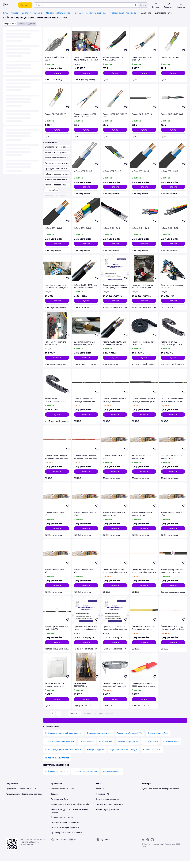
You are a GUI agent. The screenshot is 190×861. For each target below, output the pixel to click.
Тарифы (54, 794)
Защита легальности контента (109, 804)
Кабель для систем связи (56, 771)
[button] (115, 73)
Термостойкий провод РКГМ (129, 733)
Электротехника (150, 741)
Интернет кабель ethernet (57, 758)
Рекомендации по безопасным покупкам (24, 794)
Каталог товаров (10, 13)
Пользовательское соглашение (65, 822)
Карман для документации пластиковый (63, 749)
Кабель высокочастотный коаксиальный (63, 733)
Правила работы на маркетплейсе (66, 832)
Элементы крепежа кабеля (85, 771)
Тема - (61, 839)
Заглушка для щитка (152, 749)
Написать (57, 73)
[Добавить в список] (68, 50)
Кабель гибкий (105, 741)
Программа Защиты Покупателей (21, 788)
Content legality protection (107, 809)
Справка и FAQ (102, 794)
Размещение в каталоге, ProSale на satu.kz (70, 804)
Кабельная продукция (128, 741)
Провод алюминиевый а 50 (99, 733)
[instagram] (152, 839)
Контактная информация (107, 799)
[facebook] (147, 839)
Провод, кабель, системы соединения (90, 13)
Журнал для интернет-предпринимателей (160, 788)
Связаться (173, 585)
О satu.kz (100, 788)
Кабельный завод (171, 741)
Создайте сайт (57, 788)
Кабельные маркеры (112, 771)
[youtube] (143, 839)
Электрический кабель (158, 733)
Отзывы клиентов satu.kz (62, 817)
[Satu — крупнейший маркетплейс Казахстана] (9, 5)
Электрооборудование (32, 13)
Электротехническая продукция (59, 741)
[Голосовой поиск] (136, 5)
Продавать (56, 799)
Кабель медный (87, 741)
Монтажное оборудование (58, 13)
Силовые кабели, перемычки (123, 13)
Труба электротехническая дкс (123, 749)
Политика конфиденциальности (65, 827)
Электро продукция (95, 749)
